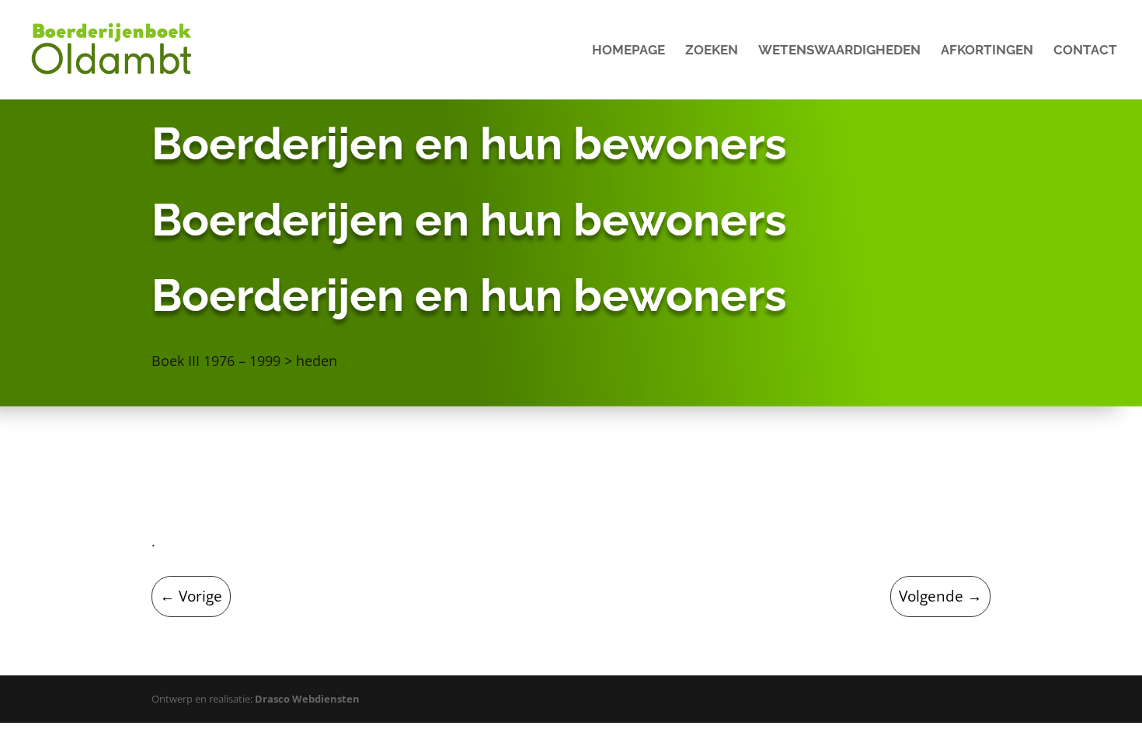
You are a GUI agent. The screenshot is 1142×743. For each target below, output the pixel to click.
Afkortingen (987, 51)
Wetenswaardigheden (839, 51)
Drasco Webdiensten (307, 699)
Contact (1085, 51)
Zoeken (711, 51)
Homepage (628, 51)
